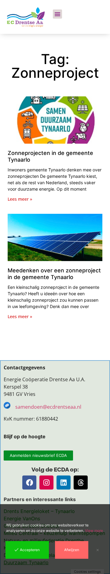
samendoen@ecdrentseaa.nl (48, 407)
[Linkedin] (64, 482)
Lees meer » (20, 199)
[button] (57, 14)
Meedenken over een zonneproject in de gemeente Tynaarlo (54, 273)
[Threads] (81, 482)
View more (94, 530)
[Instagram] (46, 482)
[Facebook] (29, 482)
